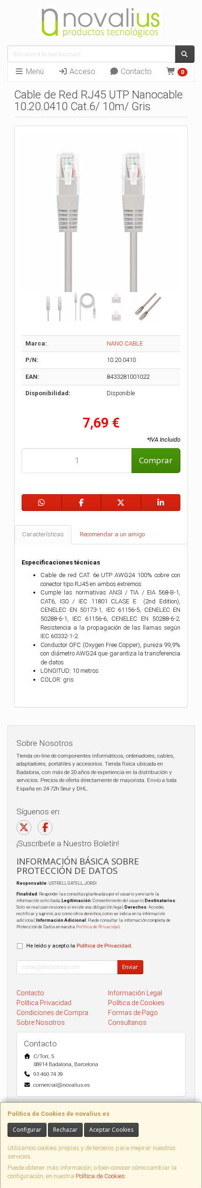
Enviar (130, 967)
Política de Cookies (100, 1176)
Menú (34, 71)
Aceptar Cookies (111, 1130)
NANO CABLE (125, 343)
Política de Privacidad (97, 926)
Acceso (81, 71)
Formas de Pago (133, 1012)
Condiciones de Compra (52, 1012)
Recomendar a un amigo (112, 534)
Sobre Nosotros (40, 1022)
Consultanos (127, 1022)
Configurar (27, 1130)
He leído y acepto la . (79, 945)
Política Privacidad (43, 1003)
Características (43, 534)
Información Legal (135, 993)
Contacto (135, 71)
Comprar (155, 460)
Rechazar (65, 1130)
